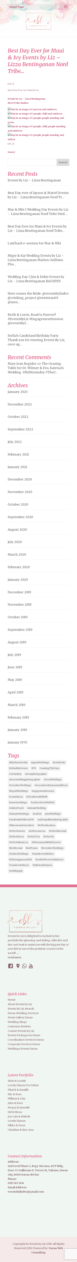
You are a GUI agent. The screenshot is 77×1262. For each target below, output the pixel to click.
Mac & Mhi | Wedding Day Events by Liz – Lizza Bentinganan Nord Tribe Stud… (38, 212)
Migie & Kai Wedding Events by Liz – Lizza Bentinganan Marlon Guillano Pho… (36, 260)
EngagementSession (43, 791)
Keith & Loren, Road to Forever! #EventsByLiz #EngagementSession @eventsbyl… (35, 319)
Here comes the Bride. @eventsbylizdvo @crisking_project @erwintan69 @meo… (38, 298)
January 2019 (17, 730)
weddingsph (16, 870)
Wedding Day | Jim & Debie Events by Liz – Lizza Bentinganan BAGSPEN (36, 279)
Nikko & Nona (16, 1125)
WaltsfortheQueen (42, 865)
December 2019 (19, 592)
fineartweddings (18, 802)
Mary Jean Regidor (22, 364)
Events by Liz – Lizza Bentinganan (26, 98)
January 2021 (17, 467)
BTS (34, 768)
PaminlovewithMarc (43, 853)
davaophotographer (36, 774)
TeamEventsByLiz (19, 865)
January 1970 (17, 742)
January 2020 (18, 580)
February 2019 (18, 717)
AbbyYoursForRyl (18, 762)
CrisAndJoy (15, 774)
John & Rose (15, 1103)
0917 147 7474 (16, 1183)
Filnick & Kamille (18, 1089)
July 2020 (15, 542)
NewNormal (15, 848)
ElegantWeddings (18, 791)
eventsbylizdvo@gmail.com (26, 1191)
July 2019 (14, 655)
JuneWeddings (53, 813)
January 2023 (18, 392)
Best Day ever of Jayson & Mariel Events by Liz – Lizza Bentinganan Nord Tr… (38, 195)
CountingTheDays (49, 768)
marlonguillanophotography (52, 819)
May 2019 (15, 680)
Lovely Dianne (17, 1120)
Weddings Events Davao (23, 1048)
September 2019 (20, 630)
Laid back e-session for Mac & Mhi (34, 243)
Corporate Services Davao (24, 1044)
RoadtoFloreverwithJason (49, 859)
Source (11, 152)
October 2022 (18, 417)
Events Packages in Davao (24, 1035)
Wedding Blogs (17, 1022)
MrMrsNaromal (57, 831)
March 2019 (16, 705)
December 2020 (20, 479)
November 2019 (20, 605)
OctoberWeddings (18, 853)
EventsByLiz (16, 796)
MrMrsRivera (16, 836)
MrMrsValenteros (18, 842)
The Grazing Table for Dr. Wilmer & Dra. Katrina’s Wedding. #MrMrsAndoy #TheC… (36, 368)
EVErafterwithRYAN (36, 796)
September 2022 (20, 429)
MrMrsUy (48, 836)
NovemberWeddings (52, 848)
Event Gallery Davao (20, 1017)
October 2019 (18, 617)
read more (14, 957)
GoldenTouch (16, 808)
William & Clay (16, 1098)
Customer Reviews (19, 1026)
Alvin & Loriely (17, 1080)
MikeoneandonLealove (21, 825)
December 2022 (20, 404)
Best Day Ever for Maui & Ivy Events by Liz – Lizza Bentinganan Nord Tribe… (37, 228)
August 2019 (17, 642)
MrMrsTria (33, 836)
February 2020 (19, 567)
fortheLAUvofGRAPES (42, 802)
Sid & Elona (15, 1112)
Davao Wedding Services (23, 1013)
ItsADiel (37, 813)
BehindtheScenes (18, 768)
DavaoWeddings (53, 779)
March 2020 (17, 555)
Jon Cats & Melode (19, 1116)
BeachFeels (59, 762)
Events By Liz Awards (21, 1008)
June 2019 (15, 667)
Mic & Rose (14, 1094)
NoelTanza (32, 848)
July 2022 (15, 442)
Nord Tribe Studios (18, 103)
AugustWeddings (40, 762)
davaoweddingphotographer (24, 779)
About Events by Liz (20, 1004)
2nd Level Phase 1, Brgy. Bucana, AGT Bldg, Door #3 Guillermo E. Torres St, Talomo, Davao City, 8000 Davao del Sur (38, 1170)
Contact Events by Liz (21, 1031)
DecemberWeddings (20, 785)
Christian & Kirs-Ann (21, 1129)
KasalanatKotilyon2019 (21, 819)
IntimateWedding (36, 808)
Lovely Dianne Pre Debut (23, 1085)
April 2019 (15, 692)
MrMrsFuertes (17, 831)
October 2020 (18, 504)
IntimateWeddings (19, 813)
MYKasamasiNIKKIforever (46, 842)
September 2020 (20, 517)
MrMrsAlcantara (46, 825)
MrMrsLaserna (37, 831)
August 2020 (17, 530)
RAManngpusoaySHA (20, 859)
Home (11, 999)
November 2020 (20, 492)
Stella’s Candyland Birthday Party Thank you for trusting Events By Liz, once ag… (36, 340)
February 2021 (18, 454)
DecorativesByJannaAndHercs (51, 785)
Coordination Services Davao (26, 1039)
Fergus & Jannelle (19, 1107)
